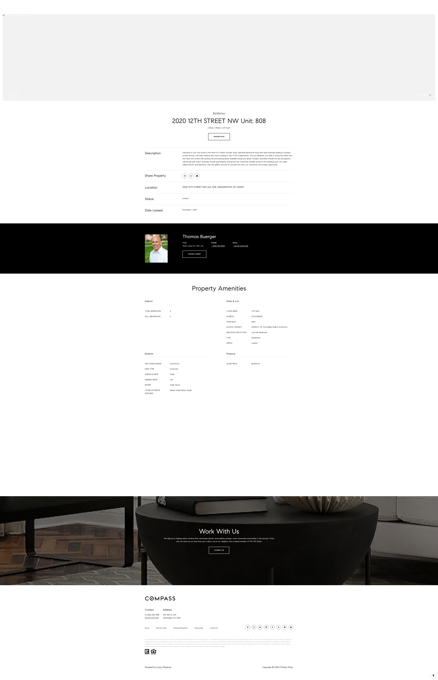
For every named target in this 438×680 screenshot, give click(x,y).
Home (147, 628)
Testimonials (198, 628)
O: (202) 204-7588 (152, 615)
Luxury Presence (163, 667)
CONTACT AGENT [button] (194, 254)
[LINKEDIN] (260, 627)
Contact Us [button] (219, 550)
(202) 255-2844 (219, 246)
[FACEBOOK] (247, 627)
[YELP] (278, 627)
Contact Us (214, 628)
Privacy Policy (287, 667)
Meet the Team (161, 628)
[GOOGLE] (284, 627)
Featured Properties (181, 628)
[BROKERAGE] (266, 627)
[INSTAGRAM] (254, 627)
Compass (205, 639)
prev (11, 95)
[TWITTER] (272, 627)
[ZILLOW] (291, 627)
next (17, 95)
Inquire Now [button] (219, 137)
